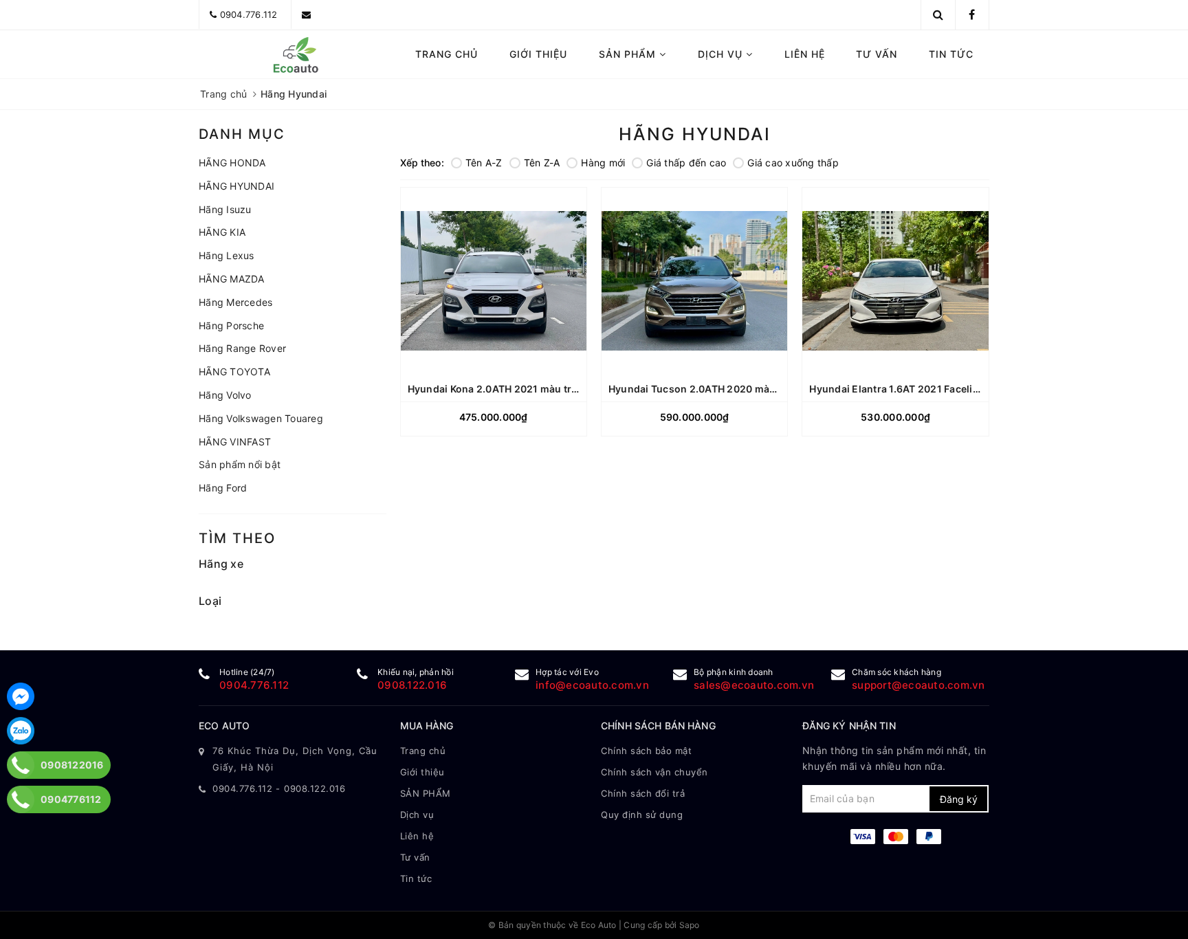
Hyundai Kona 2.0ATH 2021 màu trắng (499, 389)
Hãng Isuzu (225, 209)
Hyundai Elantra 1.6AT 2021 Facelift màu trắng (920, 389)
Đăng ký (959, 799)
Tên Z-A (542, 162)
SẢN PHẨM (629, 54)
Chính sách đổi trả (643, 793)
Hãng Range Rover (242, 348)
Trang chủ (446, 54)
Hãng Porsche (231, 325)
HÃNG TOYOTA (234, 371)
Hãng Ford (223, 488)
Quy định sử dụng (642, 814)
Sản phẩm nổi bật (239, 464)
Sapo (689, 925)
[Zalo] (20, 730)
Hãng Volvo (225, 395)
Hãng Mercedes (235, 302)
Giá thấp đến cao (686, 162)
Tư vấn (876, 54)
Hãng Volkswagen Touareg (261, 418)
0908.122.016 (412, 685)
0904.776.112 (249, 14)
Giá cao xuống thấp (793, 162)
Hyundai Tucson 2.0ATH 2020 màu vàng (705, 389)
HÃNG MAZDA (232, 279)
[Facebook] (20, 696)
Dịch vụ (722, 54)
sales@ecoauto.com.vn (754, 685)
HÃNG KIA (222, 232)
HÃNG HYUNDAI (236, 186)
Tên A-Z (484, 162)
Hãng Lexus (226, 255)
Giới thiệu (538, 54)
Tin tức (951, 54)
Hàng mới (603, 162)
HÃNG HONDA (232, 162)
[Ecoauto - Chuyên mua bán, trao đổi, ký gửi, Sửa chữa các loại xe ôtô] (292, 54)
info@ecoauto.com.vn (592, 685)
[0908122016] (21, 765)
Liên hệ (804, 54)
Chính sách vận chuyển (654, 771)
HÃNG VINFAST (235, 442)
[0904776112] (21, 799)
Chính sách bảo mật (646, 750)
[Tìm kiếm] (938, 14)
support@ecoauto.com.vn (918, 685)
